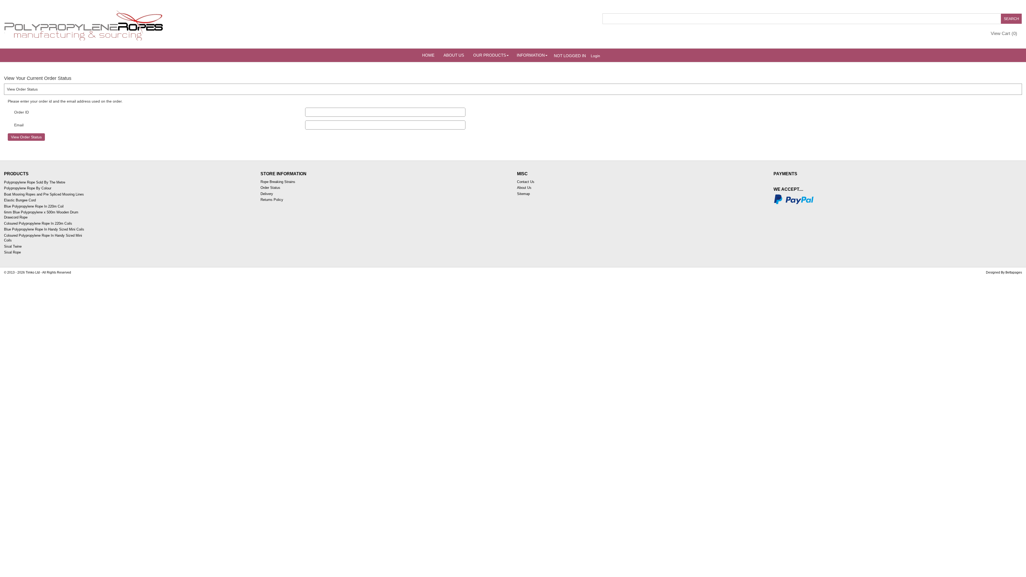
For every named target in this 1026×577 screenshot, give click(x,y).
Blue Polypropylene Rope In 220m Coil (34, 206)
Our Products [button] (489, 55)
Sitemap (523, 194)
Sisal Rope (12, 252)
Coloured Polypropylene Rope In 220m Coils (38, 223)
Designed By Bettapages (1004, 272)
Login (595, 56)
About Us (454, 55)
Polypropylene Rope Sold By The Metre (34, 182)
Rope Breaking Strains (278, 182)
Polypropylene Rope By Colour (27, 188)
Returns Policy (272, 200)
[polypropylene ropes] (84, 24)
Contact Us (525, 182)
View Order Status (26, 137)
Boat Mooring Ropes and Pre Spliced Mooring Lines (44, 194)
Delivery (267, 194)
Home (428, 55)
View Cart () (1004, 33)
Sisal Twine (13, 246)
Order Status (270, 188)
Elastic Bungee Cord (20, 200)
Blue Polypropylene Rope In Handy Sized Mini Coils (44, 229)
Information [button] (531, 55)
